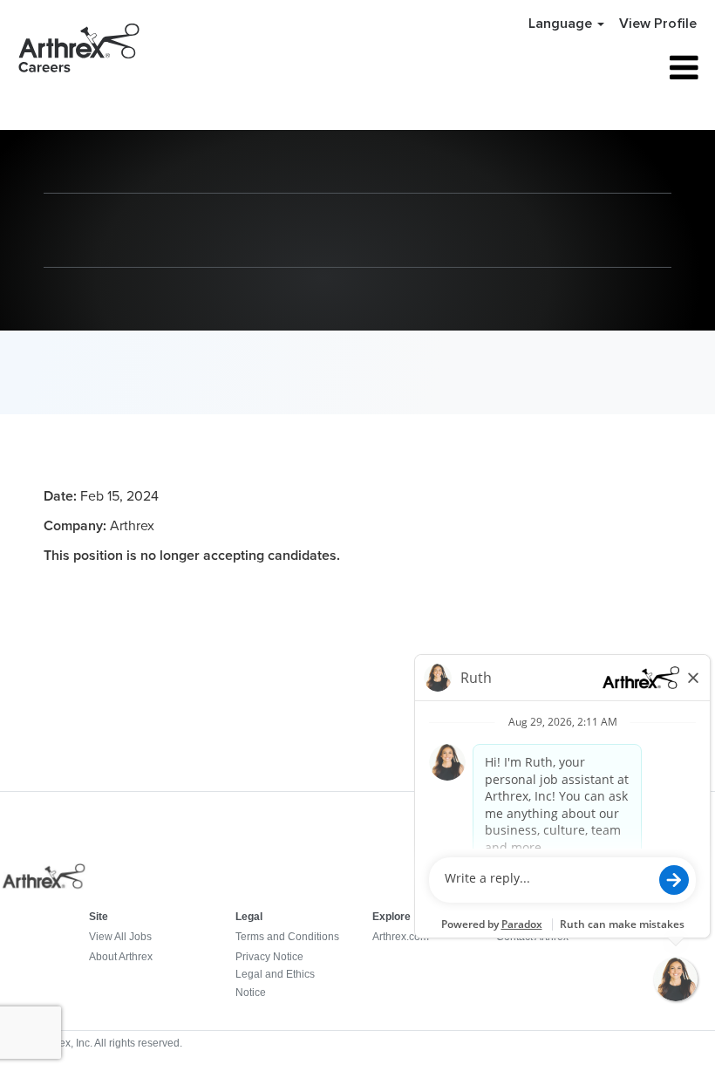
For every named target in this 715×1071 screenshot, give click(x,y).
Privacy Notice (269, 957)
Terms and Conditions (287, 937)
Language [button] (562, 23)
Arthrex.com (400, 937)
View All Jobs (120, 937)
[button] (589, 68)
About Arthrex (121, 957)
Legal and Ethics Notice (275, 983)
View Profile (658, 23)
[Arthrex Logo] (44, 886)
